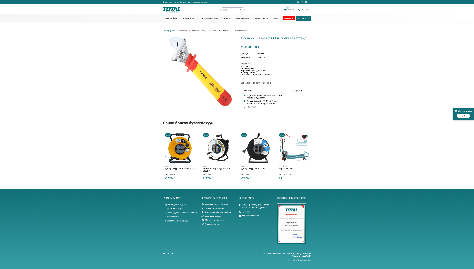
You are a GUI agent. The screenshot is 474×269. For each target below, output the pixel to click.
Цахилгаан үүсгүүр (242, 18)
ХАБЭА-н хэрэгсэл (261, 18)
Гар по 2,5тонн (286, 168)
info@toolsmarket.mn (250, 216)
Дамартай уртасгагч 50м (253, 168)
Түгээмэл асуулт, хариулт (200, 2)
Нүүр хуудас (170, 31)
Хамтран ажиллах (213, 216)
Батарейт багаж (188, 18)
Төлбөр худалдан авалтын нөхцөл (181, 213)
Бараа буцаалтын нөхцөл (176, 221)
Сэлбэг (276, 18)
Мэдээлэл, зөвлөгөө (214, 220)
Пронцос (212, 31)
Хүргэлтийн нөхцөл (174, 209)
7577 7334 (251, 107)
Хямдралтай (288, 18)
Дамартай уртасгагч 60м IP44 (179, 168)
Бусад (204, 31)
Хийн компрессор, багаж (209, 18)
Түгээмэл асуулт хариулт (216, 204)
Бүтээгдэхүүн (183, 31)
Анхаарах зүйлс (172, 217)
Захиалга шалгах (212, 224)
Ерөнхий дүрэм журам (175, 204)
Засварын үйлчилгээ (214, 208)
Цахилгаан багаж (171, 18)
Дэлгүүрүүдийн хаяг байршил (175, 2)
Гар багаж (227, 18)
